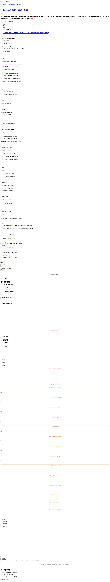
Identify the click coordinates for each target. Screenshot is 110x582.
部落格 (4, 25)
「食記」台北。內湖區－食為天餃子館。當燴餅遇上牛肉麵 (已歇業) (26, 33)
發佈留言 (2, 269)
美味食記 (10, 256)
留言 (13, 252)
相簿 (4, 24)
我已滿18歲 (3, 579)
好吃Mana (3, 245)
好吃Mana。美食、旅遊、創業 (14, 10)
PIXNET (45, 564)
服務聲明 (67, 564)
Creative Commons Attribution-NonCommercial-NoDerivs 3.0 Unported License (29, 560)
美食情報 (11, 21)
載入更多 (2, 262)
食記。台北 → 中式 (12, 257)
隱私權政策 (62, 564)
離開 (7, 579)
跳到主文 (3, 13)
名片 (4, 27)
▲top (2, 259)
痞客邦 (9, 252)
